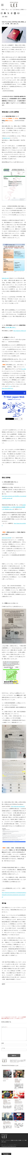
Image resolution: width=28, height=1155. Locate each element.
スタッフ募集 (24, 1140)
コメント (4, 1027)
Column (16, 1078)
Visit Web (24, 369)
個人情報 (16, 1140)
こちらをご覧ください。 (10, 327)
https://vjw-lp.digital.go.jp (7, 388)
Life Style (5, 1100)
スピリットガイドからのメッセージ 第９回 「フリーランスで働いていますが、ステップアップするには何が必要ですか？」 (19, 1107)
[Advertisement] (14, 1000)
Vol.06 (4, 1080)
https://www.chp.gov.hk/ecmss (18, 806)
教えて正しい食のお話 (6, 1103)
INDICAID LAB (6, 138)
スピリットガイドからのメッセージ (18, 1102)
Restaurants (17, 1080)
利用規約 (12, 1140)
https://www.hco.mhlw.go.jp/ (19, 330)
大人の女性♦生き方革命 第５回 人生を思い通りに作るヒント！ (7, 1127)
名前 (2, 1043)
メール (3, 1048)
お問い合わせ (3, 1141)
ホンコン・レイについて (5, 1140)
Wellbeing (5, 1101)
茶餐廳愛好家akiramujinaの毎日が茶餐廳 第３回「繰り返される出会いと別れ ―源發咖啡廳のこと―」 (19, 1086)
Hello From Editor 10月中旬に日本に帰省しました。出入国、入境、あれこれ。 (14, 22)
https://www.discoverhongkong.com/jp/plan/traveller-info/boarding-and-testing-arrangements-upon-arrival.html (14, 895)
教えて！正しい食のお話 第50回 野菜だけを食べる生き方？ (7, 1106)
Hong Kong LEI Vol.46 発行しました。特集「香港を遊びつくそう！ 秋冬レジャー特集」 (19, 1125)
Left (3, 16)
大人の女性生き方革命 (6, 1123)
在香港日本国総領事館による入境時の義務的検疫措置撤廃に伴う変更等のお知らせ (14, 507)
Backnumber (5, 1078)
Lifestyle (16, 1079)
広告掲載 (19, 1140)
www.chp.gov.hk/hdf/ (6, 537)
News (6, 16)
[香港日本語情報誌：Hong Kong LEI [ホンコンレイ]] (4, 1138)
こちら (9, 386)
